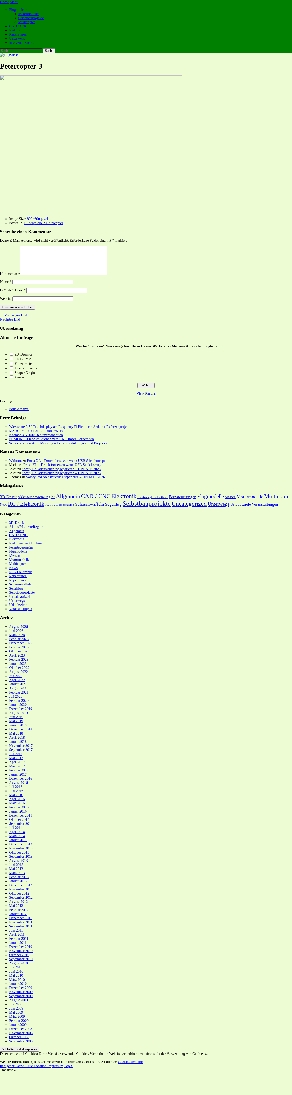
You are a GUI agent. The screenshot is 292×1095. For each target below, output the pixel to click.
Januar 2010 (18, 984)
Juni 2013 (16, 865)
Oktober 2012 (19, 893)
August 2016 (18, 782)
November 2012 (21, 889)
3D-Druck (8, 496)
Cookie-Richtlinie (130, 1062)
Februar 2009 (19, 1021)
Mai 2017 (16, 758)
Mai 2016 (16, 795)
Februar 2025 (19, 647)
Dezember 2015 (20, 815)
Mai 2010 (16, 975)
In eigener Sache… (23, 42)
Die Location (37, 1066)
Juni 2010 (16, 971)
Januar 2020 (18, 705)
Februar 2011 (18, 938)
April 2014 (17, 832)
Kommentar (10, 274)
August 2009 (18, 1000)
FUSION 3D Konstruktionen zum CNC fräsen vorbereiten (51, 439)
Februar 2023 (19, 659)
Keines (20, 377)
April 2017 (17, 762)
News (3, 504)
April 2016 (17, 799)
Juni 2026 (16, 631)
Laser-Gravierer (26, 368)
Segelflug (113, 504)
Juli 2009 (15, 1004)
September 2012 (21, 897)
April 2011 (17, 934)
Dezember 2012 (20, 885)
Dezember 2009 (20, 988)
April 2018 (17, 737)
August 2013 (18, 860)
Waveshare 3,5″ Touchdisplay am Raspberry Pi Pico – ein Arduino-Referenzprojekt (69, 427)
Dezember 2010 (20, 947)
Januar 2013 (18, 881)
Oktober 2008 (19, 1037)
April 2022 (17, 680)
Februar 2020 (19, 700)
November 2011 (20, 922)
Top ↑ (68, 1066)
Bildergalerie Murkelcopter (43, 223)
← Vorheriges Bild (13, 315)
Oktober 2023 (19, 651)
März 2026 (17, 635)
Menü (14, 2)
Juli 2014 (15, 828)
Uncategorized (189, 503)
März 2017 (17, 766)
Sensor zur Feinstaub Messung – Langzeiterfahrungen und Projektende (60, 443)
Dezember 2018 (20, 729)
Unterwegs (17, 38)
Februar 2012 (19, 910)
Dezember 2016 (20, 778)
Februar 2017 (19, 770)
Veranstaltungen (265, 504)
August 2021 (18, 688)
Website (5, 298)
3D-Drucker (23, 354)
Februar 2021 (19, 692)
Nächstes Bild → (12, 319)
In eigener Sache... (14, 1066)
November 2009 (21, 992)
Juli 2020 (15, 696)
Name (5, 282)
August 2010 (18, 963)
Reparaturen (18, 34)
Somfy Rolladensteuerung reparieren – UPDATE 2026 (61, 469)
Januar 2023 (18, 663)
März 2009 (17, 1016)
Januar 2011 (17, 943)
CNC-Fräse (23, 359)
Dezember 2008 (20, 1029)
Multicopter (26, 22)
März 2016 (17, 803)
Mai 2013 (16, 869)
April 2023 (17, 655)
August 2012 (18, 901)
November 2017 (21, 746)
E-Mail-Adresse (13, 290)
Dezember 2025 (20, 643)
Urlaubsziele (240, 504)
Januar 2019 (18, 725)
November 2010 (21, 951)
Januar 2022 (18, 684)
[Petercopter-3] (91, 211)
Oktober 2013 (19, 852)
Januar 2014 (18, 840)
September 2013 (21, 856)
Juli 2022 (15, 676)
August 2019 (18, 713)
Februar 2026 (19, 639)
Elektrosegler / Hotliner (152, 497)
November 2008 (21, 1033)
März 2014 (17, 836)
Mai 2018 (16, 733)
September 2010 (21, 959)
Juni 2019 (16, 717)
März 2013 (17, 873)
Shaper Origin (25, 373)
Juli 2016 (15, 787)
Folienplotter (24, 363)
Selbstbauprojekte (31, 18)
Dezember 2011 (20, 918)
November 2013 (21, 848)
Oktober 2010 (19, 955)
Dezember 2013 (20, 844)
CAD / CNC (18, 26)
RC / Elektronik (26, 504)
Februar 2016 (19, 807)
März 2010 (17, 979)
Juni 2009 (16, 1008)
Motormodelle (28, 14)
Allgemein (68, 496)
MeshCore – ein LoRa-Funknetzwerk (36, 431)
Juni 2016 (16, 791)
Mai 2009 (16, 1012)
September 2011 (20, 926)
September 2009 (21, 996)
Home (4, 2)
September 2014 (21, 824)
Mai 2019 (16, 721)
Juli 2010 (15, 967)
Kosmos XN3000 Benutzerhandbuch (36, 435)
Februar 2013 (19, 877)
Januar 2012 (18, 914)
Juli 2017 (15, 754)
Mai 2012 (16, 906)
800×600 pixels (38, 219)
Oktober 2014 (19, 819)
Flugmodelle (18, 10)
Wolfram (15, 461)
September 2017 (21, 750)
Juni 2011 (16, 930)
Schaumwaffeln (89, 504)
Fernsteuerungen (182, 496)
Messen (230, 497)
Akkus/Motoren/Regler (36, 497)
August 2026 (18, 627)
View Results (146, 393)
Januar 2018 (18, 741)
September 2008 (21, 1041)
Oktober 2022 (19, 668)
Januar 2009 (18, 1025)
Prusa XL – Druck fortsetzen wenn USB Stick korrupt (66, 461)
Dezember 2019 (20, 709)
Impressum (55, 1066)
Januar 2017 (18, 774)
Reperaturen (66, 504)
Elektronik (16, 30)
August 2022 (18, 672)
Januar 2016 (18, 811)
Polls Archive (19, 409)
